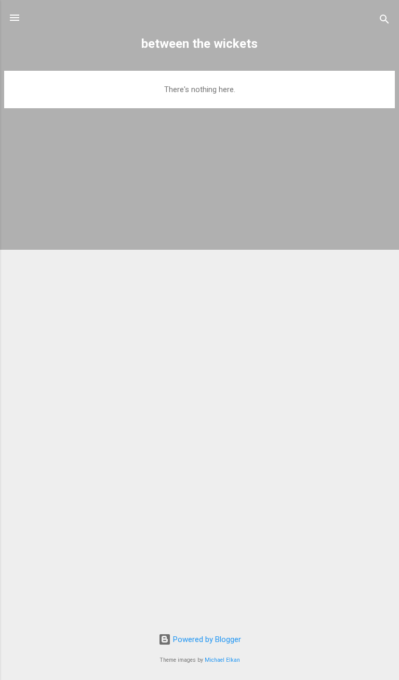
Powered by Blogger (206, 639)
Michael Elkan (222, 660)
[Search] (384, 21)
